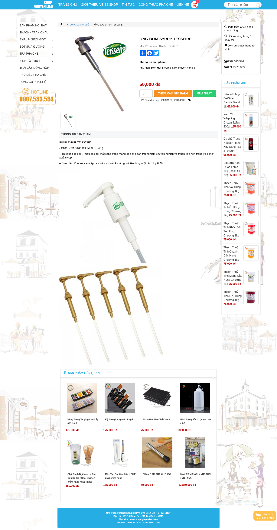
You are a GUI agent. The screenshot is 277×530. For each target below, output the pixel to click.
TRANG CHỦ (67, 4)
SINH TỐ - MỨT (30, 60)
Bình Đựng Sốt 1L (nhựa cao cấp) (195, 421)
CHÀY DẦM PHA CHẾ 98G (157, 474)
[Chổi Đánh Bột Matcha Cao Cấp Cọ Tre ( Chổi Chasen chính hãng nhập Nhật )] (82, 453)
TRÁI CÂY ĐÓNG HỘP (34, 67)
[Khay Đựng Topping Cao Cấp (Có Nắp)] (82, 398)
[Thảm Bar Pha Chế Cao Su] (157, 398)
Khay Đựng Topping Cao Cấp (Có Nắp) (82, 421)
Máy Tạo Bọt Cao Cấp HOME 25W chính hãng (120, 476)
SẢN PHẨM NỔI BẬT (33, 25)
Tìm (258, 5)
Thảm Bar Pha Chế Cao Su (157, 419)
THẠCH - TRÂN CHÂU (34, 32)
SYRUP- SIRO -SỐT (33, 39)
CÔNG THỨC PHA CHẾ (155, 4)
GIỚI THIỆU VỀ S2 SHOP (99, 4)
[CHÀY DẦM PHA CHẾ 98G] (157, 453)
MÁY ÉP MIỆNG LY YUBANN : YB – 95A (195, 476)
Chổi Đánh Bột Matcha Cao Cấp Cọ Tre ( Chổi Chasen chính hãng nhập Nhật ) (81, 478)
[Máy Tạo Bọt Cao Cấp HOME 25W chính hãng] (119, 453)
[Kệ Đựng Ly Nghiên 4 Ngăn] (119, 398)
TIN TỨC (128, 4)
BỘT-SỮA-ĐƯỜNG (32, 46)
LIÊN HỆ (183, 4)
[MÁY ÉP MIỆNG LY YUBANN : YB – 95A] (195, 453)
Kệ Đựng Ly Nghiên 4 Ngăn (119, 419)
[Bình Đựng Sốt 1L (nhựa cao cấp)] (195, 398)
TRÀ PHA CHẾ (29, 53)
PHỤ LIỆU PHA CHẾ (33, 74)
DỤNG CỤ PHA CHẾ (33, 81)
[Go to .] (65, 25)
